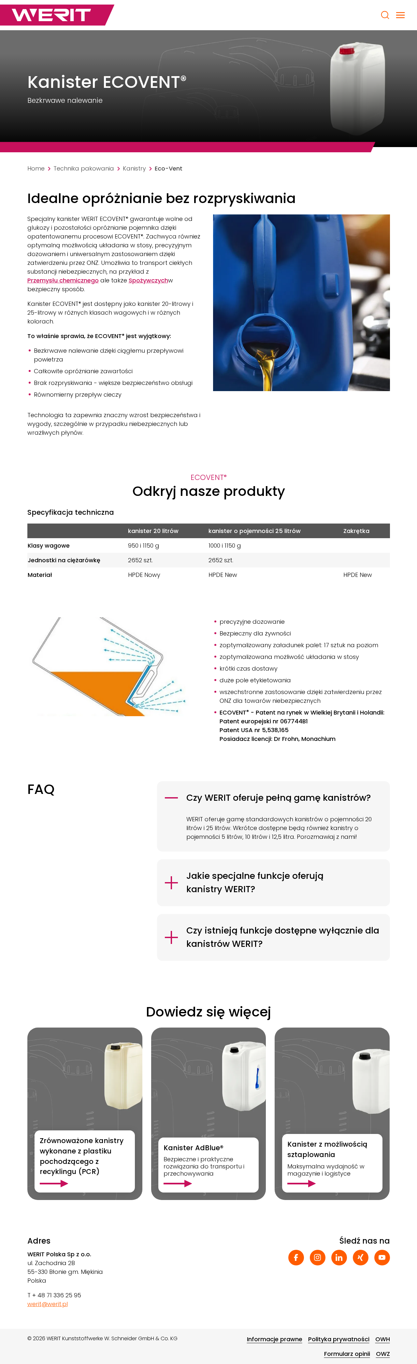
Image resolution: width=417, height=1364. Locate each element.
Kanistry (134, 168)
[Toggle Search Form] (385, 14)
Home (36, 168)
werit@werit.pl (47, 1304)
